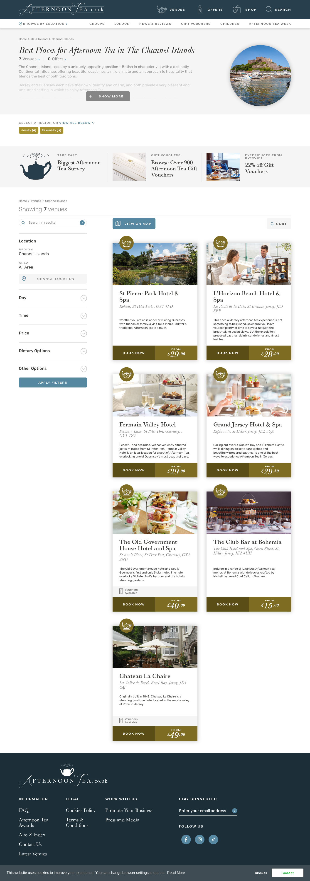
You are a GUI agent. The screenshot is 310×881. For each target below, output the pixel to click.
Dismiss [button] (261, 873)
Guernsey (51, 130)
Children (229, 24)
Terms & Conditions (77, 822)
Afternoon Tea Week (270, 24)
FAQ (24, 810)
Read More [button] (176, 873)
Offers (55, 59)
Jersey (28, 130)
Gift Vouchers (196, 24)
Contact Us (30, 844)
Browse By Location (44, 24)
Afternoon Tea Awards (33, 822)
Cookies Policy (81, 810)
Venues (28, 59)
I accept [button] (287, 873)
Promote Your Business (128, 810)
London (122, 24)
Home (23, 201)
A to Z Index (32, 834)
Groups (97, 24)
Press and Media (122, 819)
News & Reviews (155, 24)
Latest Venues (33, 853)
